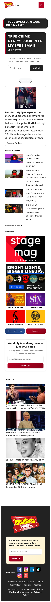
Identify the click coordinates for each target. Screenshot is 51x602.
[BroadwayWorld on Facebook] (19, 569)
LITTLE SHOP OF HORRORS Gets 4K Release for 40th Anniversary (24, 485)
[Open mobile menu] (47, 5)
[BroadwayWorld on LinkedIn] (32, 569)
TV (18, 5)
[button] (41, 5)
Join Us (40, 582)
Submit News (16, 585)
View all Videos (12, 225)
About (22, 582)
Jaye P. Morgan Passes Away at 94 (25, 459)
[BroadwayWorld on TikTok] (38, 569)
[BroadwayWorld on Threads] (19, 575)
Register (26, 5)
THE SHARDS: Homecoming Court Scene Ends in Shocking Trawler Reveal (35, 212)
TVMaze (18, 143)
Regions (27, 585)
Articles (25, 80)
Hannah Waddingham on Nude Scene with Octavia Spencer (23, 434)
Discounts (36, 331)
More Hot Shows (15, 331)
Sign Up (36, 68)
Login (34, 5)
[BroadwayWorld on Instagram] (25, 569)
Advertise (12, 582)
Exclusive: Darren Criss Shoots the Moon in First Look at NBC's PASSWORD (25, 407)
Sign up (25, 365)
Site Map (38, 585)
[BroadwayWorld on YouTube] (25, 575)
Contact (30, 582)
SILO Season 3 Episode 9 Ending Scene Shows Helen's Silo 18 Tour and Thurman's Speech (36, 177)
